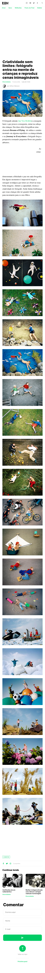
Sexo (10, 8)
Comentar (6, 857)
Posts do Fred (29, 8)
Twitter (34, 3)
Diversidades (7, 82)
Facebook (37, 3)
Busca (41, 3)
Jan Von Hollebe (25, 120)
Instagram (27, 3)
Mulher (39, 8)
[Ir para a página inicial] (5, 3)
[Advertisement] (22, 34)
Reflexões (18, 8)
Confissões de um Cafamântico (9, 891)
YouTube (30, 3)
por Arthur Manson (13, 86)
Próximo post (22, 961)
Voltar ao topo (22, 954)
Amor (4, 8)
